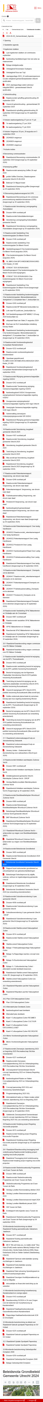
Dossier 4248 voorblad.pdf (16, 479)
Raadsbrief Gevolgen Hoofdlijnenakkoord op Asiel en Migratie (21, 1278)
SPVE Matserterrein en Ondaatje (18, 627)
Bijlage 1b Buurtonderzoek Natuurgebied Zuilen (20, 961)
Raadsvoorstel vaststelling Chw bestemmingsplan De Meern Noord (16, 244)
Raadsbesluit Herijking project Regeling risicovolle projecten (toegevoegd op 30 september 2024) (21, 1142)
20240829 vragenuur (14, 141)
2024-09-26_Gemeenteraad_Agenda (20, 36)
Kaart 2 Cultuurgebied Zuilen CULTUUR (21, 1021)
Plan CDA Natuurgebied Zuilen (17, 1002)
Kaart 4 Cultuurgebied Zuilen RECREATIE (22, 1031)
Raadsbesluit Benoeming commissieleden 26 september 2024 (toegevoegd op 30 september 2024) (21, 159)
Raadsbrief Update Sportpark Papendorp (21, 1345)
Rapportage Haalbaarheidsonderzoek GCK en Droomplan (20, 1316)
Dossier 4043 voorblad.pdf (16, 663)
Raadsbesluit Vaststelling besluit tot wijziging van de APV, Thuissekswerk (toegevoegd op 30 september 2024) (21, 705)
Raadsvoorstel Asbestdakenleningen (20, 216)
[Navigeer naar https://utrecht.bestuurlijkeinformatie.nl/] (12, 8)
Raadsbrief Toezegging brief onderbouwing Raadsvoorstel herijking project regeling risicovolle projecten (21, 1160)
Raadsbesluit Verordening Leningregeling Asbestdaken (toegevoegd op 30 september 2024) (21, 227)
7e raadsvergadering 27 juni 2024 (18, 123)
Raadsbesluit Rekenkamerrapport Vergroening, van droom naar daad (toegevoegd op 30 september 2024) (20, 519)
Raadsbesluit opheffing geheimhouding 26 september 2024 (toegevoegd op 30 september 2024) (20, 113)
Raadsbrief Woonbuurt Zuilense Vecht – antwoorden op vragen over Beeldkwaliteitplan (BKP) (20, 841)
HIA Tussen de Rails (13, 1207)
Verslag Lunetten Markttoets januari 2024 (21, 1203)
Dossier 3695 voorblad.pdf (16, 852)
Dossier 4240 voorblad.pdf (16, 303)
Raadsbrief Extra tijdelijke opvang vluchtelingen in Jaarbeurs (17, 1266)
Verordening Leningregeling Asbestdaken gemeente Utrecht (20, 221)
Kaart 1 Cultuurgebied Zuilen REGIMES (21, 1018)
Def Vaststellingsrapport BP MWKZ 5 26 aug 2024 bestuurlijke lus (21, 315)
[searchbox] (18, 20)
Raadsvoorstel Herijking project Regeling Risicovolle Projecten (20, 1135)
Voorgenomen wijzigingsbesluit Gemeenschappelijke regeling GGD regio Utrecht (21, 402)
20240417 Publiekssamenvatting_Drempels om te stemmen (21, 590)
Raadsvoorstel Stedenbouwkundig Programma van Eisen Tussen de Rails (17, 1179)
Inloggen (31, 1400)
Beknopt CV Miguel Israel (15, 183)
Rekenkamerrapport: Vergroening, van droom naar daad (21, 491)
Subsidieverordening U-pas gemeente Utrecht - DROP (21, 914)
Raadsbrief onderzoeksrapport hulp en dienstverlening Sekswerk (19, 745)
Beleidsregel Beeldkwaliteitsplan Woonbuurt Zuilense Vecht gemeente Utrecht (21, 812)
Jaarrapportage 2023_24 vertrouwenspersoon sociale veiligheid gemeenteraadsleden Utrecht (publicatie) (21, 78)
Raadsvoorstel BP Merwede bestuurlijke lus (22, 307)
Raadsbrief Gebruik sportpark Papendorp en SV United (21, 1336)
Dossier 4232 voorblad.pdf (16, 348)
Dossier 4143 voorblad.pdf (16, 1297)
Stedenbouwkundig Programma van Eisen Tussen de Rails (20, 1185)
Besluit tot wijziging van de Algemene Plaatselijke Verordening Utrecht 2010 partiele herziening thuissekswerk (20, 675)
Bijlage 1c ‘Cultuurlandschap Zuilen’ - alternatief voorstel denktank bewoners (18, 968)
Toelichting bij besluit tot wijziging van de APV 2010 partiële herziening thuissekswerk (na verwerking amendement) (21, 722)
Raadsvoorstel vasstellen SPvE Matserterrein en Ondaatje (21, 622)
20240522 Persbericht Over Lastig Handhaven (17, 546)
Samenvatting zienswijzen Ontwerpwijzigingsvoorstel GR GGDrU (17, 415)
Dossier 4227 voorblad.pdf (16, 1057)
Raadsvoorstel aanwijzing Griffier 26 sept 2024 (20, 171)
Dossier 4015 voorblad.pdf (16, 1130)
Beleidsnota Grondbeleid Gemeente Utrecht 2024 (21, 863)
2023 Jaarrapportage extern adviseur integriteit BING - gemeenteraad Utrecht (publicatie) (18, 87)
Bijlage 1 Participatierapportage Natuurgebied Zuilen (21, 949)
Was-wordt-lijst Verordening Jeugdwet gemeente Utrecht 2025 (18, 459)
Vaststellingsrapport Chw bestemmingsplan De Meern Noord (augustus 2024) (20, 250)
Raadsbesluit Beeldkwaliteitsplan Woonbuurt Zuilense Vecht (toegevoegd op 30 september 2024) (21, 823)
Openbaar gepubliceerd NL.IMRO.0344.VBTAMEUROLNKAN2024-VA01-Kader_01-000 (21, 360)
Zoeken (4, 16)
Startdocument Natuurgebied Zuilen (19, 944)
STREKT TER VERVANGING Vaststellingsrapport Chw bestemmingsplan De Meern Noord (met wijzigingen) (20, 270)
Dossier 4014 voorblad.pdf (16, 934)
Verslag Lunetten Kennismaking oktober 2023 (23, 1190)
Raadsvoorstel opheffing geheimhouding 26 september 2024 (21, 99)
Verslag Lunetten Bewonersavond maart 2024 (23, 1200)
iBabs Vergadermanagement (13, 1400)
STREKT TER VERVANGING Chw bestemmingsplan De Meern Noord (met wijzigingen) (17, 279)
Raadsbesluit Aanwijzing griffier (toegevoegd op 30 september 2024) (21, 188)
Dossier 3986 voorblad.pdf (16, 1174)
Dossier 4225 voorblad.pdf (16, 1331)
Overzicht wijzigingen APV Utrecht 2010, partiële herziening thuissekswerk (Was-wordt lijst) (21, 691)
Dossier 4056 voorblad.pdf (16, 902)
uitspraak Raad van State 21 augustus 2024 (22, 320)
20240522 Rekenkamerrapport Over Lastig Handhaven (20, 540)
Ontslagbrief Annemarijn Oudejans (19, 69)
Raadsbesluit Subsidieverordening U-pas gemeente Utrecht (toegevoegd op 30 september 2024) (20, 921)
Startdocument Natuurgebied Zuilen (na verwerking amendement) (19, 980)
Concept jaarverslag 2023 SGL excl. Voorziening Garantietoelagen (18, 1088)
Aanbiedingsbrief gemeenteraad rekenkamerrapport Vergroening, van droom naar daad (21, 510)
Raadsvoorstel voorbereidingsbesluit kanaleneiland (18, 353)
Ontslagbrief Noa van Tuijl (15, 72)
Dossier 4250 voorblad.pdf (16, 1355)
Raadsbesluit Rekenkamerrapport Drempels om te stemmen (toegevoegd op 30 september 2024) (21, 603)
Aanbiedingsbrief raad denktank (18, 1010)
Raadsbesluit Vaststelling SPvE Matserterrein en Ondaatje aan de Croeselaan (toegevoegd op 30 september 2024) (21, 636)
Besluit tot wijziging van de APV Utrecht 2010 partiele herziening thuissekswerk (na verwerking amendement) (21, 713)
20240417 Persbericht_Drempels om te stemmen (19, 596)
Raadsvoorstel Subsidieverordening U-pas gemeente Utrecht (20, 907)
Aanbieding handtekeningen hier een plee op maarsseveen (21, 60)
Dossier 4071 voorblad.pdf (16, 1235)
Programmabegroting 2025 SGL (18, 1093)
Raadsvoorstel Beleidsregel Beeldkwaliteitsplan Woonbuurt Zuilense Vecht (20, 806)
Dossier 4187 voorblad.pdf (16, 435)
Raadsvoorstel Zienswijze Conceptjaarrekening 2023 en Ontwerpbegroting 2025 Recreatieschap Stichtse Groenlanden (20, 1063)
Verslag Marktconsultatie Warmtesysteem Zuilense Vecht (20, 783)
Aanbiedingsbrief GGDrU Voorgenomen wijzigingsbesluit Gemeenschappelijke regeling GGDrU (20, 395)
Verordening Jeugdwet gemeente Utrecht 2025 (20, 446)
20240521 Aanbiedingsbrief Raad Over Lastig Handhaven (21, 552)
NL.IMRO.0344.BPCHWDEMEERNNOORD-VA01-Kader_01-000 (21, 263)
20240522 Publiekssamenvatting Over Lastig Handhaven (21, 558)
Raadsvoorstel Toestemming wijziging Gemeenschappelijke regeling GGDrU (18, 387)
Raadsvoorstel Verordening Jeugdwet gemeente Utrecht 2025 (18, 440)
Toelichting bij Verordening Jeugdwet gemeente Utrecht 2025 (18, 453)
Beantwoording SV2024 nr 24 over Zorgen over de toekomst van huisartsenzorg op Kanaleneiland (20, 1302)
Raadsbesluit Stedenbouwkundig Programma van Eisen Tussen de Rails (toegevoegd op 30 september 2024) (21, 1219)
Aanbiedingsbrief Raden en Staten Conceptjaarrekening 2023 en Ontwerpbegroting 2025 (20, 1081)
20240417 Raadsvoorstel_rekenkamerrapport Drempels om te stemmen (21, 578)
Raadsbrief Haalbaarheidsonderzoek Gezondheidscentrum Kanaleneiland (18, 1310)
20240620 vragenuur (14, 138)
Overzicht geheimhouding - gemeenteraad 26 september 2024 (21, 105)
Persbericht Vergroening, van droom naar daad (20, 503)
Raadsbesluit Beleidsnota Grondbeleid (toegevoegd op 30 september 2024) (19, 884)
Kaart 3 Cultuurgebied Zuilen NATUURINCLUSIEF (15, 1026)
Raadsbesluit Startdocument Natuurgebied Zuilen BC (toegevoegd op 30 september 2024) (20, 974)
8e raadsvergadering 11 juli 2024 (18, 127)
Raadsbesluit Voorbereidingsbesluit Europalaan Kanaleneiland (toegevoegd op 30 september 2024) (20, 369)
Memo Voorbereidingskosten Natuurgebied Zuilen (20, 1043)
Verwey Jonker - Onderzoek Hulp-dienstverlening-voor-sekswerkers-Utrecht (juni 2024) (20, 753)
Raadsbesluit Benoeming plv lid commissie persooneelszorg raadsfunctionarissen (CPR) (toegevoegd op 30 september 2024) (20, 199)
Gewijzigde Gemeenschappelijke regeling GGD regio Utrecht (20, 409)
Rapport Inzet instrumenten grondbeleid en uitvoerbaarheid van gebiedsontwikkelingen (20, 869)
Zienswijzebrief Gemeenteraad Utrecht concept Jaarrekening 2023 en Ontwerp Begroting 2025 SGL (21, 1072)
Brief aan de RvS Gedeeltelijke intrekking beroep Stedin (20, 325)
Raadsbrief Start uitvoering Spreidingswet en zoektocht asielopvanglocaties (21, 1272)
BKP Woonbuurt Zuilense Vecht (18, 817)
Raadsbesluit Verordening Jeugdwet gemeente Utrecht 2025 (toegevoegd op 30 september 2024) (18, 466)
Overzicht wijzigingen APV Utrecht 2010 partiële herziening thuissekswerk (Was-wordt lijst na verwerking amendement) (21, 731)
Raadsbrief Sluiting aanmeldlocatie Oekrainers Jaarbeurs (17, 1240)
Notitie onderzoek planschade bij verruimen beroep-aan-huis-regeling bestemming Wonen (20, 697)
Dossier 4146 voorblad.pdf (16, 239)
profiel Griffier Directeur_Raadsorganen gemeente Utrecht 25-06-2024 (19, 178)
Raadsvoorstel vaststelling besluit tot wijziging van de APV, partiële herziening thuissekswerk (21, 667)
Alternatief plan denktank (15, 1014)
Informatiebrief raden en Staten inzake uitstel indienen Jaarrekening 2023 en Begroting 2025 (21, 1098)
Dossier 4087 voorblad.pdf (16, 617)
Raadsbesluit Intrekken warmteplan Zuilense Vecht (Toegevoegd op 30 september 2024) (21, 789)
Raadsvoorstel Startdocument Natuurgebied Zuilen (21, 939)
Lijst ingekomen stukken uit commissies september (19, 54)
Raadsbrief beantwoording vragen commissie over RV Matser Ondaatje (21, 651)
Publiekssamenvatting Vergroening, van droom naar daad (19, 497)
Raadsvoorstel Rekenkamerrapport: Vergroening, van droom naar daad (18, 484)
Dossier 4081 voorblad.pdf (16, 766)
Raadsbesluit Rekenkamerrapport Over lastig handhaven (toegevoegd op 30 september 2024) (21, 565)
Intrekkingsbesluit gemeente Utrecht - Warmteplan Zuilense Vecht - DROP (18, 777)
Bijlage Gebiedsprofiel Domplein (18, 1363)
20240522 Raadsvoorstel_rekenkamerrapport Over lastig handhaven (21, 533)
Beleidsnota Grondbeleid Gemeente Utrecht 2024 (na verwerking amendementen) (21, 891)
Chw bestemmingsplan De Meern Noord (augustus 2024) (19, 256)
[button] (38, 20)
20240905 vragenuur (14, 145)
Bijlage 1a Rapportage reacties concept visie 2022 (21, 955)
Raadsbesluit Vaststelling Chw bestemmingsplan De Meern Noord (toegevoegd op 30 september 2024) (20, 287)
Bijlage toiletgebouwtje (14, 65)
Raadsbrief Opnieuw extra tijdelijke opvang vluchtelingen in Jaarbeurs (20, 1260)
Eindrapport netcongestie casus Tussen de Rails (20, 1212)
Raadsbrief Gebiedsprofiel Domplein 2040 (21, 1359)
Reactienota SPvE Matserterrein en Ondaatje (23, 630)
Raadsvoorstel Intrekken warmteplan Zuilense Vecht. (21, 771)
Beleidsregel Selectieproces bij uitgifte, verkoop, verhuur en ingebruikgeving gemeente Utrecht (20, 877)
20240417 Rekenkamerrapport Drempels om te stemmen (21, 584)
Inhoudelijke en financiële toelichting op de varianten (20, 1285)
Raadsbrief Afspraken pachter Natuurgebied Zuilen (21, 993)
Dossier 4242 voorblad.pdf (16, 383)
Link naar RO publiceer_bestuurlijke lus (20, 310)
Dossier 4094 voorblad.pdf (16, 212)
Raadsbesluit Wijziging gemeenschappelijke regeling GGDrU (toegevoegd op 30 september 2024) (21, 422)
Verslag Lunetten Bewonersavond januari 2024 (20, 1195)
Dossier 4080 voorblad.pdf (16, 801)
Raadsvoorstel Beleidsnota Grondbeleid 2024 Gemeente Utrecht (21, 857)
